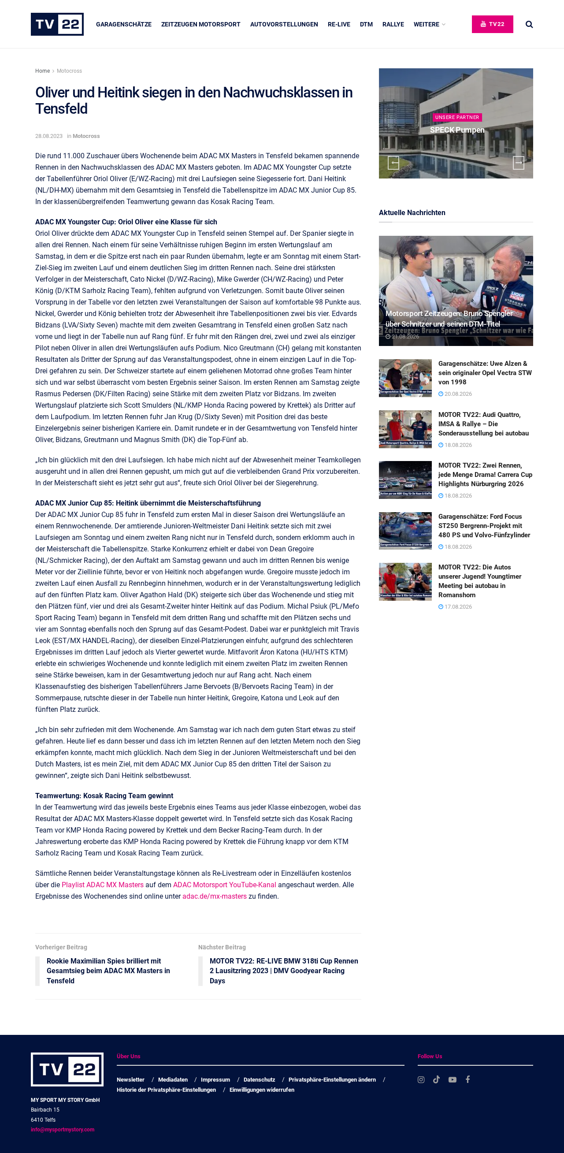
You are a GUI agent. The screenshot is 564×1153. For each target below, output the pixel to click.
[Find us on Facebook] (467, 1080)
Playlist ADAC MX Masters (103, 885)
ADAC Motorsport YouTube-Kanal (224, 885)
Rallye (393, 24)
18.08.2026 (457, 445)
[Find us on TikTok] (436, 1080)
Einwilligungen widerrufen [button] (262, 1089)
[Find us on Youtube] (452, 1080)
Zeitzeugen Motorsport (201, 24)
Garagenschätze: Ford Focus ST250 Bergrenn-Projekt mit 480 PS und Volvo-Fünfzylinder (484, 526)
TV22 (496, 24)
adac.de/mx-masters (214, 896)
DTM (366, 24)
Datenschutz (259, 1079)
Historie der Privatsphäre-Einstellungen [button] (166, 1089)
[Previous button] (393, 163)
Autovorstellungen (284, 24)
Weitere (426, 24)
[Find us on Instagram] (421, 1080)
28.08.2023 (49, 136)
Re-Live (339, 24)
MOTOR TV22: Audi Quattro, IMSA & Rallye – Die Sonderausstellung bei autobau (483, 424)
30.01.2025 (459, 147)
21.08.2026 (404, 336)
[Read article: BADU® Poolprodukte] (456, 123)
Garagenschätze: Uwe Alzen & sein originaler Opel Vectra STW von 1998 (485, 373)
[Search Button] (529, 24)
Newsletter (131, 1079)
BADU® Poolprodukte (457, 129)
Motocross (69, 71)
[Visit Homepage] (57, 24)
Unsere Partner (457, 117)
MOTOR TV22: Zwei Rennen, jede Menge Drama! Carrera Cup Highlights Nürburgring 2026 (485, 474)
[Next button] (518, 163)
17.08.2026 (457, 606)
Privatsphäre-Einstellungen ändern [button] (332, 1079)
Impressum (215, 1079)
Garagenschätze (124, 24)
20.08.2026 (457, 394)
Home (42, 71)
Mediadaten (173, 1079)
